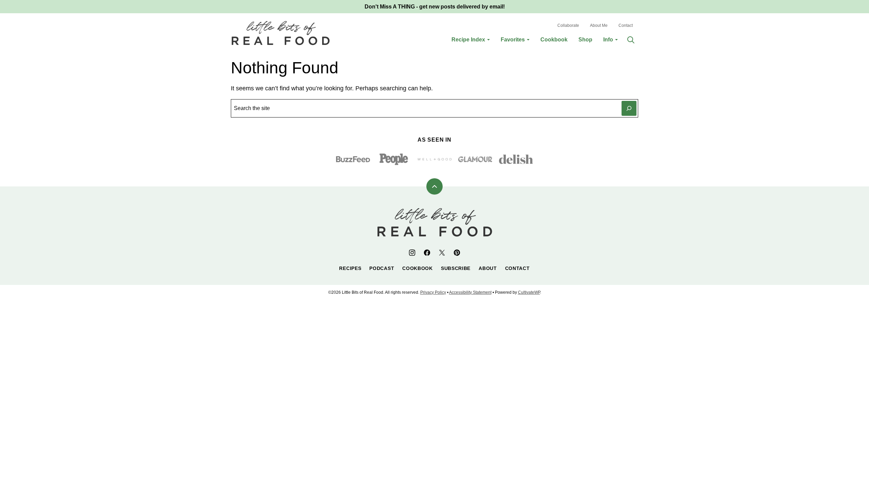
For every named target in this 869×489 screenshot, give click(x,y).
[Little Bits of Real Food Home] (280, 33)
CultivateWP (529, 292)
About (488, 268)
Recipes (350, 268)
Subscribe (455, 268)
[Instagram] (412, 252)
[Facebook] (427, 252)
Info (608, 39)
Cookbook (554, 39)
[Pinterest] (456, 252)
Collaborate (568, 25)
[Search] (630, 39)
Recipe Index (468, 39)
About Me (599, 25)
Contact (625, 25)
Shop (585, 39)
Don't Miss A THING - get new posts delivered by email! (435, 7)
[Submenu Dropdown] (488, 40)
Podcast (381, 268)
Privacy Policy (433, 292)
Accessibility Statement (470, 292)
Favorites (513, 39)
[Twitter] (441, 252)
